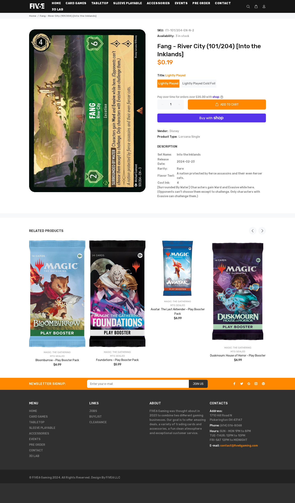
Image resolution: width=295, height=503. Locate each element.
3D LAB (34, 456)
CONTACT (36, 450)
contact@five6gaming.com (239, 445)
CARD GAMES (38, 416)
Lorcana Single (189, 136)
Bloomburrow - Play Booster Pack (57, 360)
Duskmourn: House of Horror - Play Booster (238, 355)
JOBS (93, 411)
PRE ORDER (37, 445)
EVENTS (34, 439)
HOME (33, 411)
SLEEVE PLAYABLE (42, 428)
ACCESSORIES (39, 433)
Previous (252, 231)
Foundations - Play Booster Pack (117, 360)
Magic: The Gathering (57, 352)
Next (262, 231)
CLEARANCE (98, 422)
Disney (174, 131)
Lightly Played (168, 83)
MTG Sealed (57, 356)
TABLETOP (36, 422)
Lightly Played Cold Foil (198, 83)
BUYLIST (95, 416)
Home (32, 15)
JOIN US (198, 384)
